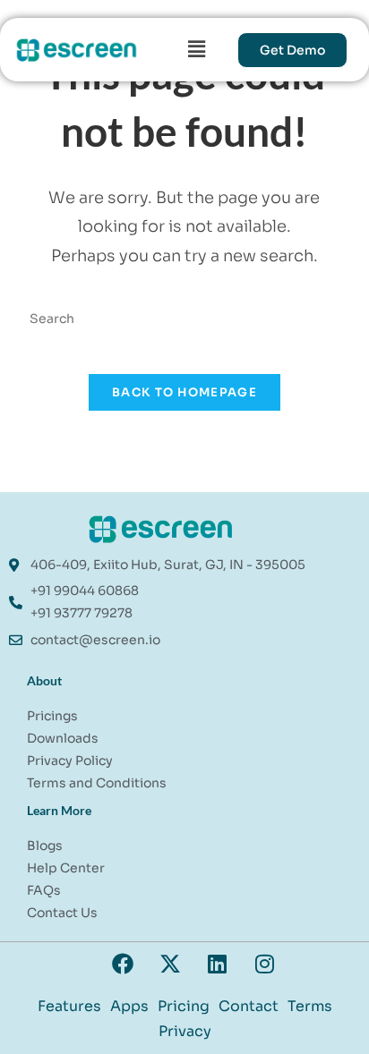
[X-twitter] (170, 963)
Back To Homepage (184, 392)
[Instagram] (265, 963)
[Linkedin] (217, 963)
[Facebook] (122, 963)
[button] (196, 49)
